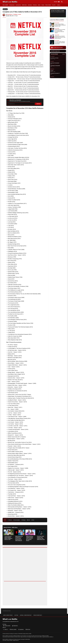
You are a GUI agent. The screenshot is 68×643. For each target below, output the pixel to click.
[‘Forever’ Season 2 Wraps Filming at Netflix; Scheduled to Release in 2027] (8, 532)
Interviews (30, 4)
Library (58, 4)
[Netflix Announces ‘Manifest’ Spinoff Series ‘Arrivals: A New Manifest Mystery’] (30, 532)
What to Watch (48, 4)
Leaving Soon (18, 4)
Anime (39, 4)
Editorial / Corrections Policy (25, 615)
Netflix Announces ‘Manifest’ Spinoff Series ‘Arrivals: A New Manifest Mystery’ (29, 538)
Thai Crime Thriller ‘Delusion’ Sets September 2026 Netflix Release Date (41, 538)
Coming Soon (11, 4)
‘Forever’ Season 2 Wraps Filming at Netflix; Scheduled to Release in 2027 (8, 538)
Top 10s (53, 4)
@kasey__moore (17, 14)
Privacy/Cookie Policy (37, 615)
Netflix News (24, 4)
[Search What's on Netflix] (61, 1)
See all (64, 54)
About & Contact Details (7, 615)
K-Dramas (35, 4)
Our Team (16, 615)
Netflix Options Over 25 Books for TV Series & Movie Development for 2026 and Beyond (19, 538)
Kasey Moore (9, 14)
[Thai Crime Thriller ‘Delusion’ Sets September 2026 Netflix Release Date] (41, 532)
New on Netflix (5, 4)
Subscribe (38, 103)
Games (42, 4)
